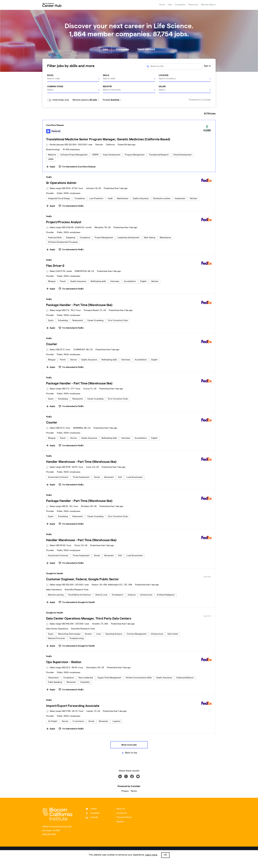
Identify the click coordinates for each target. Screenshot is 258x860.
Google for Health (54, 573)
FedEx (49, 177)
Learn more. (151, 855)
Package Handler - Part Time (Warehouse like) (79, 305)
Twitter (93, 809)
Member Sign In (208, 5)
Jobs (170, 5)
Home (162, 5)
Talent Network (146, 49)
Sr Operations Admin (61, 183)
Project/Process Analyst (63, 222)
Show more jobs (129, 745)
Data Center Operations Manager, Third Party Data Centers (88, 618)
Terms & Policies (123, 817)
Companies (180, 5)
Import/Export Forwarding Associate (72, 705)
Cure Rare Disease (55, 125)
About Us (120, 809)
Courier (51, 344)
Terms (133, 791)
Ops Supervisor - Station (63, 662)
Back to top (131, 753)
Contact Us (121, 813)
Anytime (114, 100)
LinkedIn (94, 817)
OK (165, 855)
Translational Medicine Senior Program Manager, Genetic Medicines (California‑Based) (108, 139)
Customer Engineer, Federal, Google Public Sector (82, 579)
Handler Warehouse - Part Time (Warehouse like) (81, 461)
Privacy (125, 791)
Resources (193, 5)
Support (120, 822)
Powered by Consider (200, 100)
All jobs (93, 100)
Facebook (94, 813)
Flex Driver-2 (55, 265)
